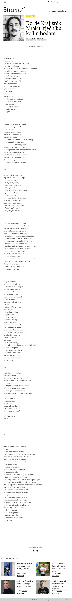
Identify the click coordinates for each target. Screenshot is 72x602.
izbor (38, 40)
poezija (30, 16)
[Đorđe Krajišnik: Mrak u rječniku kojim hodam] (13, 40)
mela (52, 600)
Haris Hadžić (64, 600)
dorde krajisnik (31, 40)
